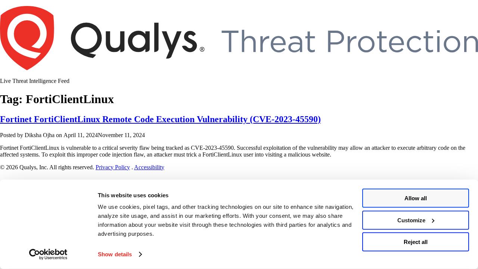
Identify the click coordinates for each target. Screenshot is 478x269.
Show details (115, 254)
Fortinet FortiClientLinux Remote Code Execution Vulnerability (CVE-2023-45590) (160, 119)
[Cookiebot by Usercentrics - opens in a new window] (48, 254)
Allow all (415, 198)
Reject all (416, 242)
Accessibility (149, 167)
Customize (411, 220)
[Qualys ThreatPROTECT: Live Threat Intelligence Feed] (239, 68)
